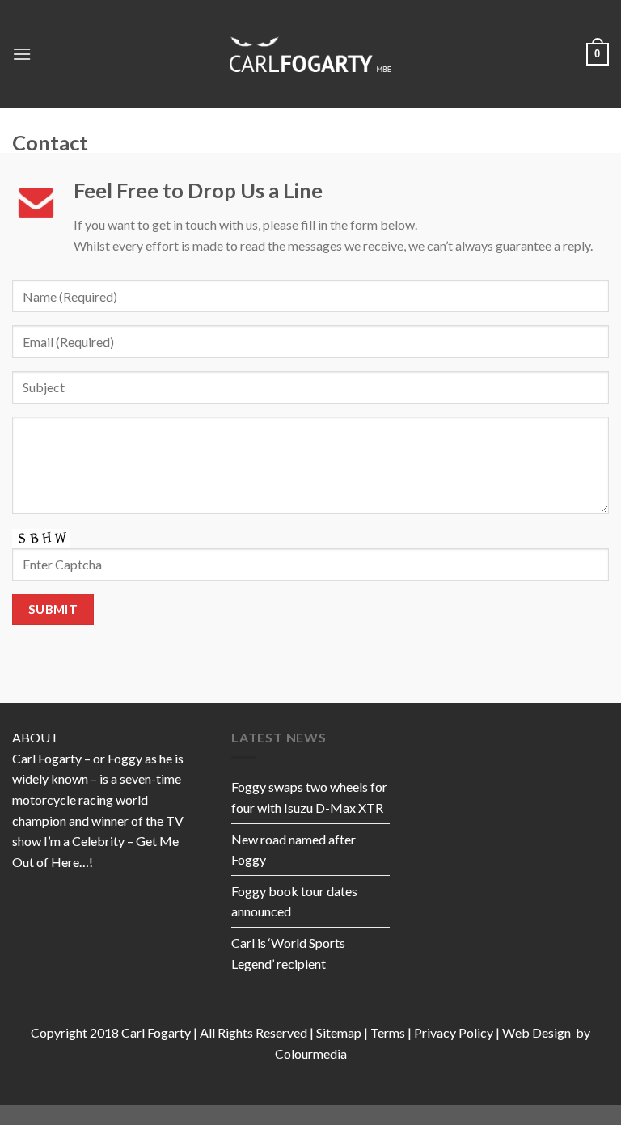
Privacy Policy (453, 1032)
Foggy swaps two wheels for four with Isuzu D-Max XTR (309, 797)
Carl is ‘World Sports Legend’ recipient (288, 953)
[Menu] (22, 54)
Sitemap (338, 1032)
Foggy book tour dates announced (294, 901)
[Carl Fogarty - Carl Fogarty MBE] (310, 53)
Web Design (537, 1032)
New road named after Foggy (293, 849)
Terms (387, 1032)
